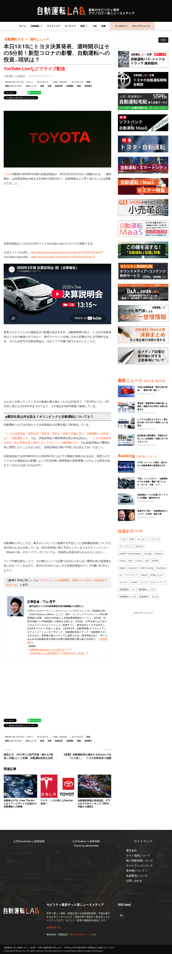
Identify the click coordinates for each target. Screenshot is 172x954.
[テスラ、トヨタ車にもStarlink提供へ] (57, 786)
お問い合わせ (134, 880)
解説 (79, 86)
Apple (122, 567)
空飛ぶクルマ (157, 574)
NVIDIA (155, 560)
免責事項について (136, 875)
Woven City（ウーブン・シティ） (19, 82)
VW (147, 560)
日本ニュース (31, 86)
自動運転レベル (127, 589)
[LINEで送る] (34, 92)
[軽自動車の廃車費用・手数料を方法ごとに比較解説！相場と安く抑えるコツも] (126, 440)
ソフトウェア (131, 574)
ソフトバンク (153, 539)
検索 (103, 25)
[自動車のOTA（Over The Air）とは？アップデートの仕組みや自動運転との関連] (20, 786)
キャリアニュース (141, 25)
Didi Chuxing (147, 567)
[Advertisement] (57, 213)
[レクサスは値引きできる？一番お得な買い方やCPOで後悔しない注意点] (126, 423)
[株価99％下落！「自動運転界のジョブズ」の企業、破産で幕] (126, 515)
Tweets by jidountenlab (86, 845)
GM (130, 560)
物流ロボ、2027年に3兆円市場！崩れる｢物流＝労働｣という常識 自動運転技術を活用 (28, 756)
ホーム (22, 25)
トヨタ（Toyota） (60, 82)
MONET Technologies (130, 553)
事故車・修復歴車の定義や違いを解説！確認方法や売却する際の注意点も (152, 406)
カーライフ (70, 25)
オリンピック (43, 82)
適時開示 (88, 86)
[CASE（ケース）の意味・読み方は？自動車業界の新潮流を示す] (126, 467)
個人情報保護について (139, 860)
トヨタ (8, 174)
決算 (49, 86)
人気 (94, 25)
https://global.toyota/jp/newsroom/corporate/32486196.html (65, 252)
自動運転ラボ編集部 (14, 76)
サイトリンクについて (139, 865)
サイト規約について (138, 855)
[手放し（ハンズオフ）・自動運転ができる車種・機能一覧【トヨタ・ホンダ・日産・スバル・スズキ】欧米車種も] (126, 483)
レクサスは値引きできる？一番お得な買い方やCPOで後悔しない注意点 (152, 422)
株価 (42, 86)
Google (148, 553)
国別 (82, 25)
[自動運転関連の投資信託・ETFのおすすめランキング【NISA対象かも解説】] (94, 786)
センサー (123, 582)
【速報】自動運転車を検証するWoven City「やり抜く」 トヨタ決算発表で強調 (86, 756)
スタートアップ (158, 582)
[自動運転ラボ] (86, 11)
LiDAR (134, 582)
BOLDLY (140, 546)
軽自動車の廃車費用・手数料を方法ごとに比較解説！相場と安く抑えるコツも (152, 438)
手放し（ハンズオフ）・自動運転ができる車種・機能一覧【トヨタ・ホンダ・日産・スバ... (152, 481)
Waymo (159, 553)
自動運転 (35, 25)
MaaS (144, 574)
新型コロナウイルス (13, 86)
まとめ (155, 596)
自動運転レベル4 (127, 596)
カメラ (144, 582)
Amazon (133, 567)
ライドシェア (53, 25)
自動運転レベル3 (146, 589)
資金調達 (143, 596)
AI (120, 574)
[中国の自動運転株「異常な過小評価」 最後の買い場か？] (126, 391)
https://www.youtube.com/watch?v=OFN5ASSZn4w (61, 257)
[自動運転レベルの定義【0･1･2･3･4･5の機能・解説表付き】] (126, 499)
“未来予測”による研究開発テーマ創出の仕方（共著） (57, 653)
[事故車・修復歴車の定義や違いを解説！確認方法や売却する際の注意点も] (126, 407)
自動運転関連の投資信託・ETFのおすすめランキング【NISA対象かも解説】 (94, 803)
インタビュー (121, 25)
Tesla (122, 560)
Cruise (138, 560)
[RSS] (121, 915)
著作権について (135, 870)
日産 (131, 539)
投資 (88, 82)
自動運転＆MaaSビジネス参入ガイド (49, 649)
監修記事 (58, 86)
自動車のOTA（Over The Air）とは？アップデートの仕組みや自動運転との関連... (20, 803)
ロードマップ (77, 82)
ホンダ (140, 539)
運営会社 (131, 850)
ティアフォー (126, 546)
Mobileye (161, 567)
